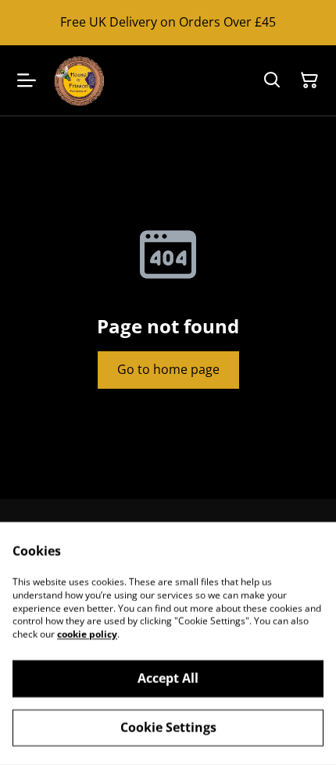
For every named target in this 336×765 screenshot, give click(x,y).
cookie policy (87, 634)
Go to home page (168, 369)
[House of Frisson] (79, 80)
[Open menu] (26, 80)
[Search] (272, 80)
